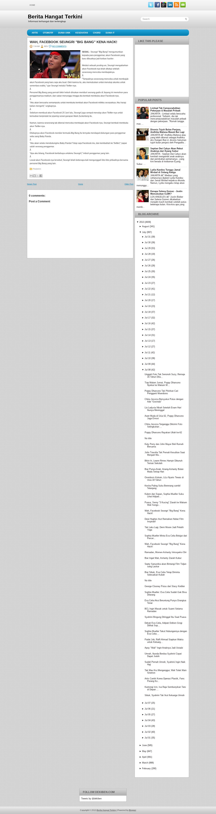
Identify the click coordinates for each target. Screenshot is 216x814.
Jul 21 (148, 294)
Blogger (132, 810)
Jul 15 (148, 329)
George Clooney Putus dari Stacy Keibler (165, 586)
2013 (141, 222)
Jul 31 (148, 236)
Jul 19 (148, 306)
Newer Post (32, 184)
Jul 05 (148, 714)
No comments (59, 46)
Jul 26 (148, 265)
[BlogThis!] (34, 175)
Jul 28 (148, 254)
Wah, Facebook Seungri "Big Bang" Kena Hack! (73, 42)
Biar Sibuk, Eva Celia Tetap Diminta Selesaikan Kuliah (162, 573)
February (146, 768)
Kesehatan (81, 33)
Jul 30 (148, 242)
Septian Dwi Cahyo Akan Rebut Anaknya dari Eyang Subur (166, 149)
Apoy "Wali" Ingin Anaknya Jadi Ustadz (164, 648)
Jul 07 (148, 703)
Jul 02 (148, 732)
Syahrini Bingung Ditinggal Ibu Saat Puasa (165, 617)
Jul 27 (148, 260)
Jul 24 (148, 277)
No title (148, 438)
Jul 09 (148, 364)
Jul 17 (148, 317)
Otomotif (48, 33)
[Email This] (31, 175)
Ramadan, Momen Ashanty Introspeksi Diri (165, 552)
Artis (35, 33)
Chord (97, 33)
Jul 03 (148, 726)
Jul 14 (148, 335)
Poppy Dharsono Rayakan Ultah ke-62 (163, 432)
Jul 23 (148, 283)
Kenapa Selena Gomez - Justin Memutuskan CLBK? (166, 192)
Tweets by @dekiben (91, 798)
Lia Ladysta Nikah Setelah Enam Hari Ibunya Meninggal (163, 408)
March (145, 762)
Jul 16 (148, 323)
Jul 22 (148, 289)
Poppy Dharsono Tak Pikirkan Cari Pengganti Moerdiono (161, 392)
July (144, 232)
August (145, 226)
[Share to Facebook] (41, 175)
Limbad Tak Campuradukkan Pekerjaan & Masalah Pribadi (165, 109)
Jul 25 (148, 271)
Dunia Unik (64, 33)
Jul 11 (147, 352)
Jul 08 (148, 369)
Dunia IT (110, 33)
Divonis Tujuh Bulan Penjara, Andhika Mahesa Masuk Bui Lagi (167, 130)
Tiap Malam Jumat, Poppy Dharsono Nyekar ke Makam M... (162, 383)
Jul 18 (148, 312)
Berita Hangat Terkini (55, 17)
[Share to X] (37, 175)
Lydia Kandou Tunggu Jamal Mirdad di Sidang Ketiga (165, 171)
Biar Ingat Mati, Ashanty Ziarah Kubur (163, 558)
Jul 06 (148, 709)
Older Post (129, 184)
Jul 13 (148, 341)
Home (32, 5)
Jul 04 (148, 720)
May (144, 751)
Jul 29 (148, 248)
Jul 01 (148, 737)
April (144, 757)
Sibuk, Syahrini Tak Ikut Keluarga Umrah (164, 695)
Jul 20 (148, 300)
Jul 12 (148, 346)
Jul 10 (148, 358)
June (144, 745)
